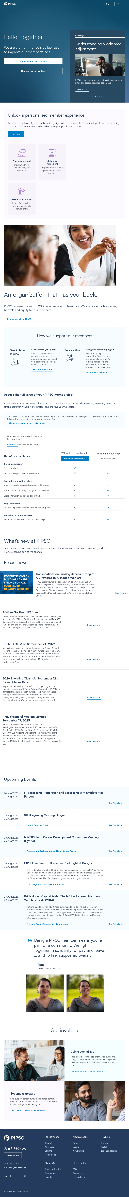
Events (76, 1147)
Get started (13, 1155)
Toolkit (104, 1147)
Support (48, 1143)
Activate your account (15, 1167)
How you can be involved (33, 71)
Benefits (48, 1151)
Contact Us (78, 1173)
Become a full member (75, 458)
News (75, 1143)
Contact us (12, 444)
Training (104, 1143)
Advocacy (49, 1147)
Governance (50, 1173)
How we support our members (33, 61)
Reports (48, 1177)
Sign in (109, 4)
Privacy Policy (79, 1177)
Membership (50, 1155)
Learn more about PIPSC (19, 319)
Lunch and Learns (109, 1151)
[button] (104, 97)
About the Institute (53, 1169)
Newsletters (78, 1151)
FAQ (75, 1169)
